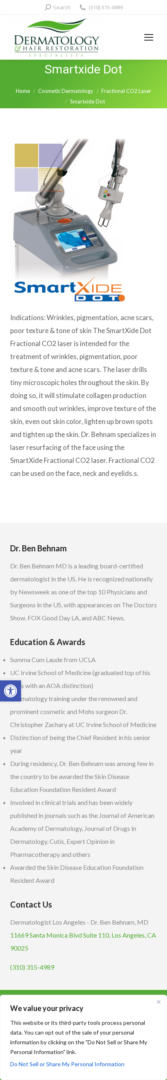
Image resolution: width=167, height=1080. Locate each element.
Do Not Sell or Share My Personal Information (67, 1064)
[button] (10, 690)
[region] (83, 1037)
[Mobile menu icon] (149, 37)
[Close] (158, 1002)
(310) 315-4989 (106, 7)
